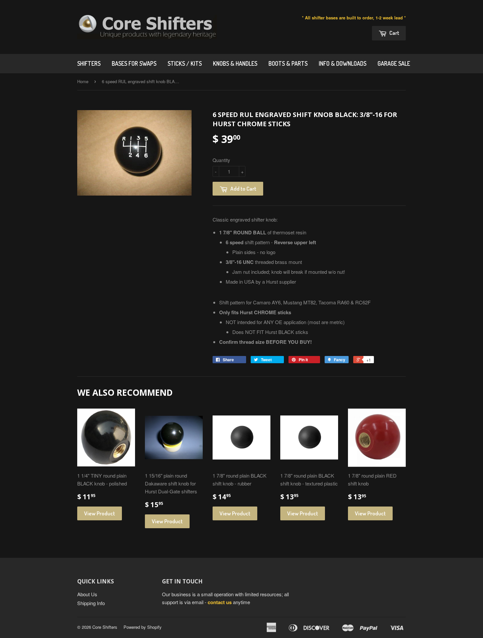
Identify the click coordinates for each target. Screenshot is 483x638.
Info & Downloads (342, 63)
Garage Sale (394, 63)
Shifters (89, 63)
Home (82, 81)
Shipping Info (91, 603)
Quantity (221, 160)
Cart (393, 32)
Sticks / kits (185, 63)
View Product (99, 513)
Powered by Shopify (143, 627)
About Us (87, 594)
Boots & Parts (288, 63)
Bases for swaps (134, 63)
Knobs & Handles (235, 63)
